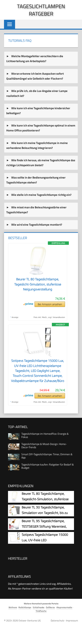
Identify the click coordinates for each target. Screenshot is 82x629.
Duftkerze (50, 607)
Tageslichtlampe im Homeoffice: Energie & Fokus (45, 435)
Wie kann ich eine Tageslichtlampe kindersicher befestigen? (38, 110)
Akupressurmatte (64, 607)
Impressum (72, 620)
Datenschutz (57, 620)
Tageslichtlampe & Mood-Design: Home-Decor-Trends (44, 445)
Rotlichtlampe (24, 607)
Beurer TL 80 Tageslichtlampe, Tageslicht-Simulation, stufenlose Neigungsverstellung (37, 284)
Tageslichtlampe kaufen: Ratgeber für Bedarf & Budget (47, 466)
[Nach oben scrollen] (76, 623)
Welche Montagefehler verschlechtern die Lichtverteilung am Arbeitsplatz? (34, 58)
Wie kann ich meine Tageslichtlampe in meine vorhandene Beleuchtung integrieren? (37, 145)
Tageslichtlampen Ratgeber (41, 10)
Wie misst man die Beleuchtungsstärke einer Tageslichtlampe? (36, 209)
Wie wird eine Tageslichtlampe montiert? (36, 224)
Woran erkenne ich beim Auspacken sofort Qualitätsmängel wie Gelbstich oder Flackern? (35, 76)
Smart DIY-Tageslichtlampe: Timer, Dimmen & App (46, 455)
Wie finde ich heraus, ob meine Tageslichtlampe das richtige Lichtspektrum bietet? (40, 162)
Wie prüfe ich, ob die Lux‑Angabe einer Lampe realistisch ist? (36, 93)
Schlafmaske (38, 607)
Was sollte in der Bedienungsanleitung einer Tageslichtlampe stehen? (35, 180)
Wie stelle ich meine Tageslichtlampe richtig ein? (41, 195)
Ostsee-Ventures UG (29, 620)
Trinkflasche (41, 610)
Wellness (13, 607)
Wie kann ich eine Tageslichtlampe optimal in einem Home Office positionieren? (40, 128)
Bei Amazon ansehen (50, 304)
